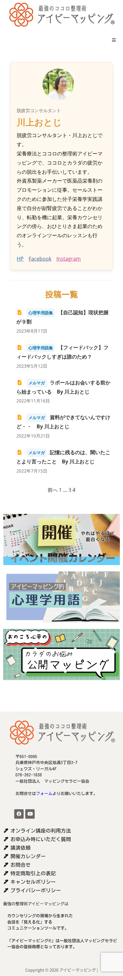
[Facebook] (19, 814)
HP (20, 258)
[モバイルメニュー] (112, 40)
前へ (53, 489)
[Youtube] (30, 814)
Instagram (68, 258)
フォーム (44, 794)
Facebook (40, 258)
